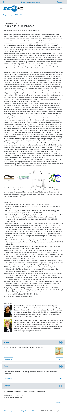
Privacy (6, 411)
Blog (4, 15)
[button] (60, 342)
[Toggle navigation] (61, 8)
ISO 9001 (26, 2)
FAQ (22, 411)
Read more (8, 359)
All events (59, 402)
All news (59, 359)
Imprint (12, 411)
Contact (18, 411)
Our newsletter (35, 2)
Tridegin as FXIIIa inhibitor (16, 15)
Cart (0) (61, 2)
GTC (32, 411)
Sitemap (27, 411)
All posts (59, 379)
